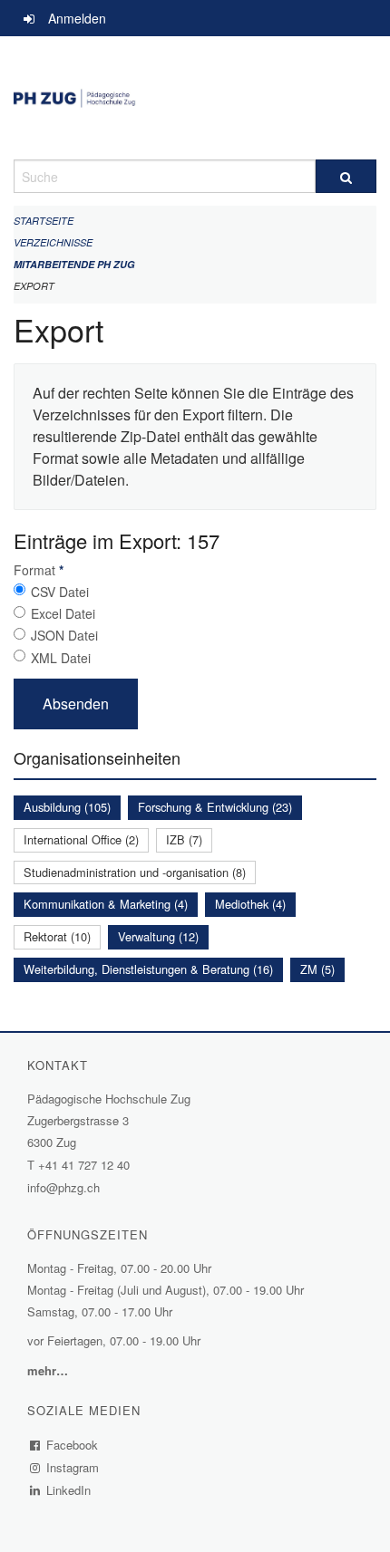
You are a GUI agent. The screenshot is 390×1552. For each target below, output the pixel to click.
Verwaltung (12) (158, 936)
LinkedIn (69, 1490)
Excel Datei (63, 613)
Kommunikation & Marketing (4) (106, 903)
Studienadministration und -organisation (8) (135, 872)
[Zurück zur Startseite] (195, 98)
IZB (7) (184, 839)
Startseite (43, 220)
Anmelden (77, 18)
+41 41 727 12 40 (84, 1164)
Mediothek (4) (250, 903)
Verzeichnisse (53, 242)
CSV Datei (60, 592)
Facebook (72, 1444)
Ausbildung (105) (67, 806)
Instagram (73, 1467)
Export (34, 286)
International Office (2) (81, 839)
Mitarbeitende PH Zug (74, 264)
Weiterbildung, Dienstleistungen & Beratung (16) (148, 969)
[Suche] (346, 176)
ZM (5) (317, 969)
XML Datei (61, 658)
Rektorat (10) (57, 936)
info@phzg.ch (63, 1187)
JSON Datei (64, 635)
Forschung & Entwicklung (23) (215, 806)
